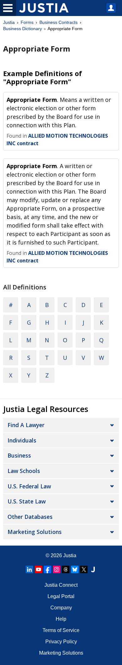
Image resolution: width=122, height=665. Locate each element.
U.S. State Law (27, 501)
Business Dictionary (22, 28)
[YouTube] (38, 569)
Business (19, 455)
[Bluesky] (75, 569)
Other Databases (30, 516)
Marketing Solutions (35, 532)
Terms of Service (61, 630)
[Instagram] (56, 569)
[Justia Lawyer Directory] (93, 569)
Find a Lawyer (26, 425)
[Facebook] (47, 569)
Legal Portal (61, 596)
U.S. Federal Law (29, 486)
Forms (27, 22)
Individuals (22, 440)
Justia (9, 22)
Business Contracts (58, 22)
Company (61, 607)
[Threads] (65, 569)
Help (61, 619)
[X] (84, 569)
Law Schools (24, 471)
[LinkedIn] (29, 569)
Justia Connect (61, 585)
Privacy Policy (61, 641)
